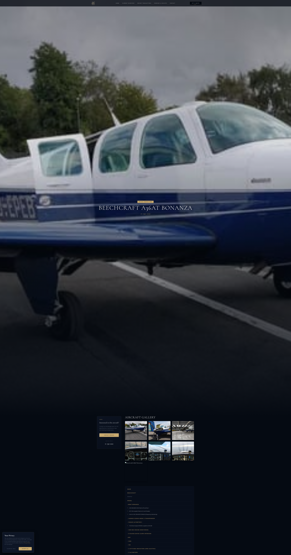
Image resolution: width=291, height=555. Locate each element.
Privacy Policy (27, 542)
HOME (117, 3)
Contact (172, 3)
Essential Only (11, 548)
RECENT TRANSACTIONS (144, 3)
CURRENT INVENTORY (128, 3)
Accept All (25, 548)
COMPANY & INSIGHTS (160, 3)
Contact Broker (109, 435)
